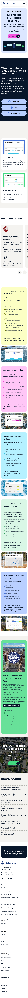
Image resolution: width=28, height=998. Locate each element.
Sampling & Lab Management (9, 898)
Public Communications (8, 904)
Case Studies (5, 971)
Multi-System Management (9, 914)
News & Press (5, 977)
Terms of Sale (4, 991)
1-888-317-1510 (8, 873)
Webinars (4, 964)
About (3, 934)
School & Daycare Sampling (9, 901)
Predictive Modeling (7, 908)
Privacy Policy (4, 985)
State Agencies (5, 927)
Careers (3, 938)
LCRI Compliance (6, 894)
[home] (9, 3)
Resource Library (6, 957)
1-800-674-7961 (10, 875)
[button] (23, 3)
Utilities (3, 924)
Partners (3, 941)
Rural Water (4, 945)
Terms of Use (4, 988)
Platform (3, 887)
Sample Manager (6, 891)
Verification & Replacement (9, 911)
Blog (2, 960)
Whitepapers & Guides (7, 967)
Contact (3, 948)
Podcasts (4, 974)
